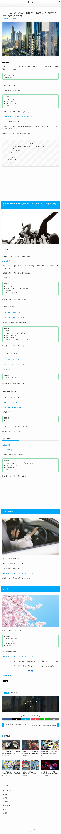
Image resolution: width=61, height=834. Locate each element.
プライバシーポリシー (26, 829)
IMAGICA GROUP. (15, 155)
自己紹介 (7, 809)
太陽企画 (12, 157)
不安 (6, 798)
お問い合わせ (36, 829)
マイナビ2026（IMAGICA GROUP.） (12, 407)
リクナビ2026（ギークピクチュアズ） (13, 317)
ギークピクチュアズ (15, 150)
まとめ (9, 162)
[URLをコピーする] (54, 719)
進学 (6, 813)
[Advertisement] (30, 183)
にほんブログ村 (6, 675)
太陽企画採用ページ (8, 445)
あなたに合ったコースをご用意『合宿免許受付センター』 (19, 116)
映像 (17, 692)
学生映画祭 (8, 801)
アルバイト (8, 790)
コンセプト (8, 794)
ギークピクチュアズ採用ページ (11, 312)
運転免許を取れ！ (13, 159)
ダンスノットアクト (15, 153)
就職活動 (13, 692)
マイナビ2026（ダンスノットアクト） (13, 364)
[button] (7, 719)
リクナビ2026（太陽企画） (10, 450)
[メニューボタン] (2, 2)
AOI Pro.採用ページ (8, 261)
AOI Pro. (12, 148)
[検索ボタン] (59, 2)
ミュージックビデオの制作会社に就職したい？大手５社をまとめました (28, 146)
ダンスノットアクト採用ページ (11, 359)
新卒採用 (6, 18)
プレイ (31, 2)
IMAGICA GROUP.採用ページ (10, 402)
